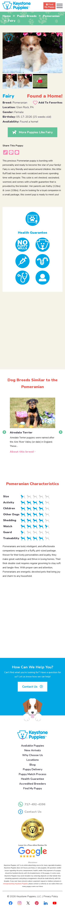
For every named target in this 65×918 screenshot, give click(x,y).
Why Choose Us (32, 755)
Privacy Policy (50, 896)
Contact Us (30, 687)
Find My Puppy (32, 788)
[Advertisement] (32, 328)
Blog (32, 764)
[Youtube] (54, 903)
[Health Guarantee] (32, 219)
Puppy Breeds (27, 16)
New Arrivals (32, 750)
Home (7, 16)
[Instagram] (19, 903)
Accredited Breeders (32, 784)
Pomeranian (51, 16)
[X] (28, 903)
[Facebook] (10, 903)
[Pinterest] (37, 903)
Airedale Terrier (21, 432)
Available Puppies (32, 745)
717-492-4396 (34, 804)
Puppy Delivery (32, 769)
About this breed (22, 451)
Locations (32, 760)
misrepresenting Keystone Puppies (15, 884)
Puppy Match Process (32, 774)
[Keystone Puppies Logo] (32, 735)
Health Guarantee (32, 779)
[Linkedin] (45, 903)
